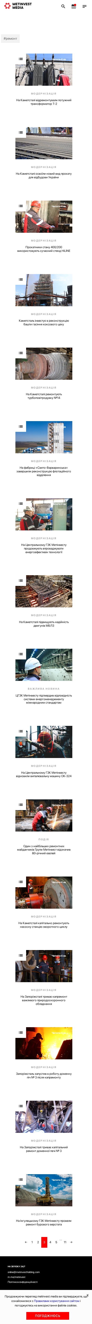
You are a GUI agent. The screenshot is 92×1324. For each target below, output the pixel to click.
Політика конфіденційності (23, 1281)
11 (65, 1242)
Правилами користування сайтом (56, 1301)
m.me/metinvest (16, 1277)
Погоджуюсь (47, 1316)
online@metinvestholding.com (24, 1272)
